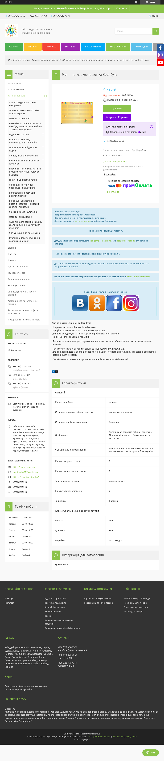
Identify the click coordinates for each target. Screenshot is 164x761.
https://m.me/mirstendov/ (26, 477)
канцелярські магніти (100, 241)
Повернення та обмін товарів (98, 603)
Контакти (121, 8)
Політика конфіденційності (124, 737)
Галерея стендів (16, 273)
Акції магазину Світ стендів (137, 599)
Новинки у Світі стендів (135, 603)
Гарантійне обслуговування (97, 599)
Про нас (51, 47)
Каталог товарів (21, 60)
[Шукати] (155, 31)
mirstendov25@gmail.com (25, 472)
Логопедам (141, 47)
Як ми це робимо (16, 285)
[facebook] (53, 372)
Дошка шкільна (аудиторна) (46, 60)
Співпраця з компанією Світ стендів (22, 293)
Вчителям (70, 47)
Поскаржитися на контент (99, 737)
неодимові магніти (126, 241)
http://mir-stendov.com (138, 277)
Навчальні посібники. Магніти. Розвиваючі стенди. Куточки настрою (25, 172)
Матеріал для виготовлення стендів (23, 302)
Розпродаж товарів (133, 612)
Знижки (33, 47)
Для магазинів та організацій (24, 233)
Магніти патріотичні (19, 119)
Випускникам (118, 47)
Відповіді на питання (19, 279)
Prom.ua (96, 734)
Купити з (113, 117)
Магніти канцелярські (20, 217)
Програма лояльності (55, 603)
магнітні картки (83, 221)
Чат (153, 752)
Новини (12, 260)
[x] (56, 372)
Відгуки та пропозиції (55, 599)
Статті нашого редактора (136, 607)
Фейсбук (9, 599)
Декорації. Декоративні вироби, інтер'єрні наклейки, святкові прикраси (24, 204)
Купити (118, 108)
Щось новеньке (16, 89)
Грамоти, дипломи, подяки (23, 180)
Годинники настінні (19, 135)
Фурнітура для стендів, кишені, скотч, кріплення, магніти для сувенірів (25, 225)
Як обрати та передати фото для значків (23, 312)
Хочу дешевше (15, 83)
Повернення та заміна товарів (24, 320)
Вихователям (93, 47)
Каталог (13, 47)
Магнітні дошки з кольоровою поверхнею (85, 60)
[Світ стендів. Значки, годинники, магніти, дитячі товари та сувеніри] (11, 36)
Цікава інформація (18, 267)
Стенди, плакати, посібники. (23, 156)
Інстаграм (10, 603)
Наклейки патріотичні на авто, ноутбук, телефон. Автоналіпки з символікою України (25, 127)
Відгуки (12, 248)
